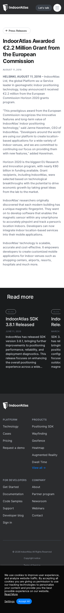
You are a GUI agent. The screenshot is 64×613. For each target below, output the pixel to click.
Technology (10, 426)
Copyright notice (32, 558)
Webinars (38, 508)
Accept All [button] (24, 601)
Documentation (13, 494)
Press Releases (18, 30)
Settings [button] (9, 601)
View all (39, 467)
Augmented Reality (44, 455)
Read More (11, 594)
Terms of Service (32, 565)
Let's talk (43, 7)
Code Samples (12, 501)
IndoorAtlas (26, 551)
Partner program (43, 494)
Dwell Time (39, 462)
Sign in (7, 522)
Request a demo (14, 448)
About (36, 487)
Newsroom (39, 501)
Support (8, 508)
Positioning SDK (43, 426)
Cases (7, 433)
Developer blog (13, 515)
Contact (37, 515)
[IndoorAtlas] (32, 405)
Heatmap (38, 448)
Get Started (11, 487)
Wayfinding (39, 433)
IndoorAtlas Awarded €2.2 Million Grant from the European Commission (31, 51)
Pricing (7, 440)
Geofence (38, 440)
